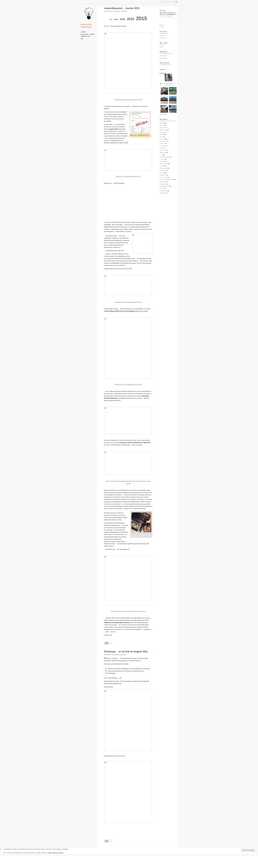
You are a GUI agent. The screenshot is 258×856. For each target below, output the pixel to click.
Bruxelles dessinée (164, 33)
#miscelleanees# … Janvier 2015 (121, 8)
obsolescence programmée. (166, 16)
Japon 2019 (162, 152)
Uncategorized (163, 190)
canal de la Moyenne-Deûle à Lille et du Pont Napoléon (119, 311)
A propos (83, 32)
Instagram (162, 44)
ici (127, 664)
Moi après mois (163, 163)
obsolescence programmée (86, 25)
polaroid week (163, 175)
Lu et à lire (162, 159)
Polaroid (162, 172)
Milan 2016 (162, 161)
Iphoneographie (163, 55)
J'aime (161, 148)
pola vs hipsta (163, 170)
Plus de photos (163, 114)
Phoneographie (163, 168)
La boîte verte (163, 38)
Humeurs (162, 139)
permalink (124, 11)
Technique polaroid (164, 186)
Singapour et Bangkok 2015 (166, 179)
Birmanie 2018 (163, 130)
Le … (161, 154)
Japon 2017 (162, 150)
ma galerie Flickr (113, 129)
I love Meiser (163, 35)
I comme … (162, 26)
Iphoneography (163, 58)
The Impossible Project (165, 64)
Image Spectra (163, 141)
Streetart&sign (163, 184)
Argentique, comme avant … (167, 121)
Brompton (162, 132)
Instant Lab (162, 143)
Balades (162, 123)
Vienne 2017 (163, 193)
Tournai (161, 188)
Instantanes (162, 145)
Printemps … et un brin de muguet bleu (126, 651)
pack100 (162, 166)
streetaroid (162, 181)
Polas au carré (163, 177)
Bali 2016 (162, 125)
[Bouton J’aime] (106, 643)
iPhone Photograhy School (166, 53)
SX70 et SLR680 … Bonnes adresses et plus (87, 35)
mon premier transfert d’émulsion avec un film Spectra (135, 442)
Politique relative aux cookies (55, 852)
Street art (162, 46)
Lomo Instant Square (165, 157)
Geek (161, 136)
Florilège (162, 134)
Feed (82, 38)
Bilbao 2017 (162, 127)
